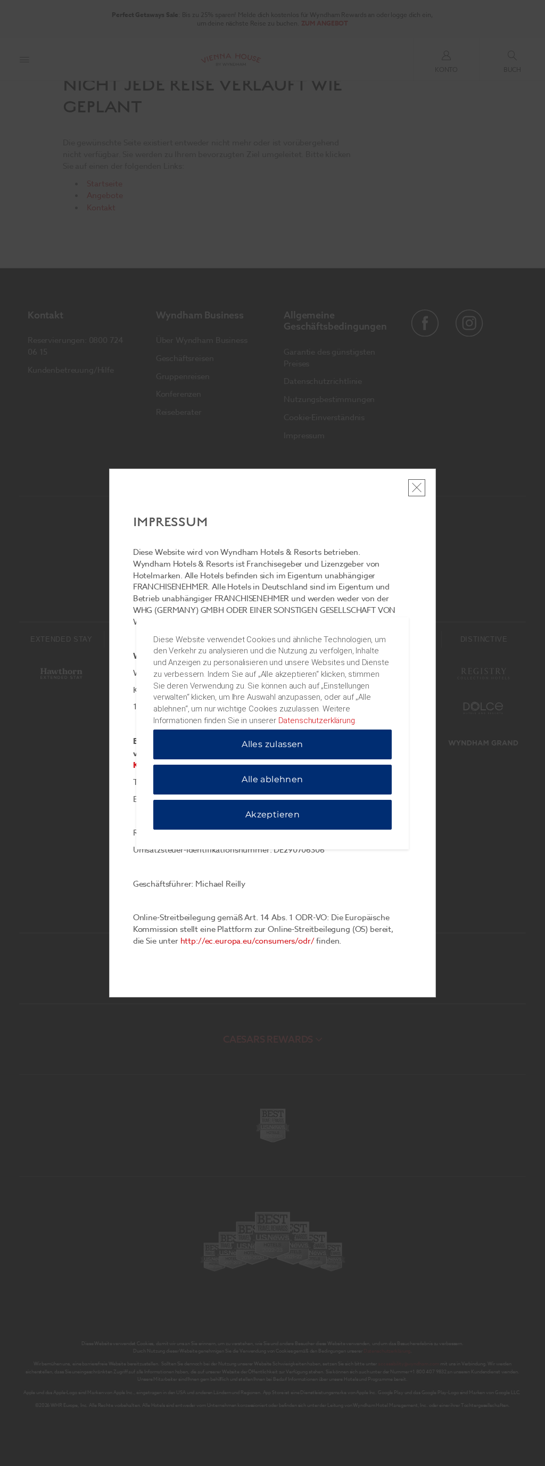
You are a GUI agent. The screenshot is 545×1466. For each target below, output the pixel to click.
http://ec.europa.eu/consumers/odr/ (247, 941)
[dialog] (272, 733)
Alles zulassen (272, 744)
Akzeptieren (272, 814)
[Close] (416, 487)
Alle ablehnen (272, 779)
